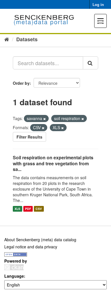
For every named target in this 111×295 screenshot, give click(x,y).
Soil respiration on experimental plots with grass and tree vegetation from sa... (53, 163)
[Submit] (90, 62)
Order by (21, 83)
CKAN (14, 267)
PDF (28, 209)
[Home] (6, 39)
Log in (98, 4)
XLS (17, 209)
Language (14, 276)
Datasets (27, 39)
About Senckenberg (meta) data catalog (40, 239)
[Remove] (44, 118)
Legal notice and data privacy (30, 246)
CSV (39, 209)
